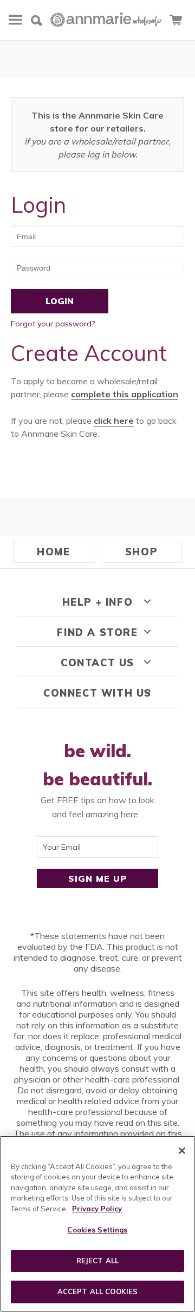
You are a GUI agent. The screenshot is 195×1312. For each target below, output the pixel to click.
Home (53, 552)
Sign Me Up (97, 878)
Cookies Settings (97, 1229)
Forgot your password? (53, 324)
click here (114, 420)
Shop (141, 552)
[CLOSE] (182, 1151)
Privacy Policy (97, 1208)
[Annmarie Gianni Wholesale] (105, 20)
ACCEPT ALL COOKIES (97, 1291)
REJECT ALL (97, 1260)
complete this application (124, 394)
